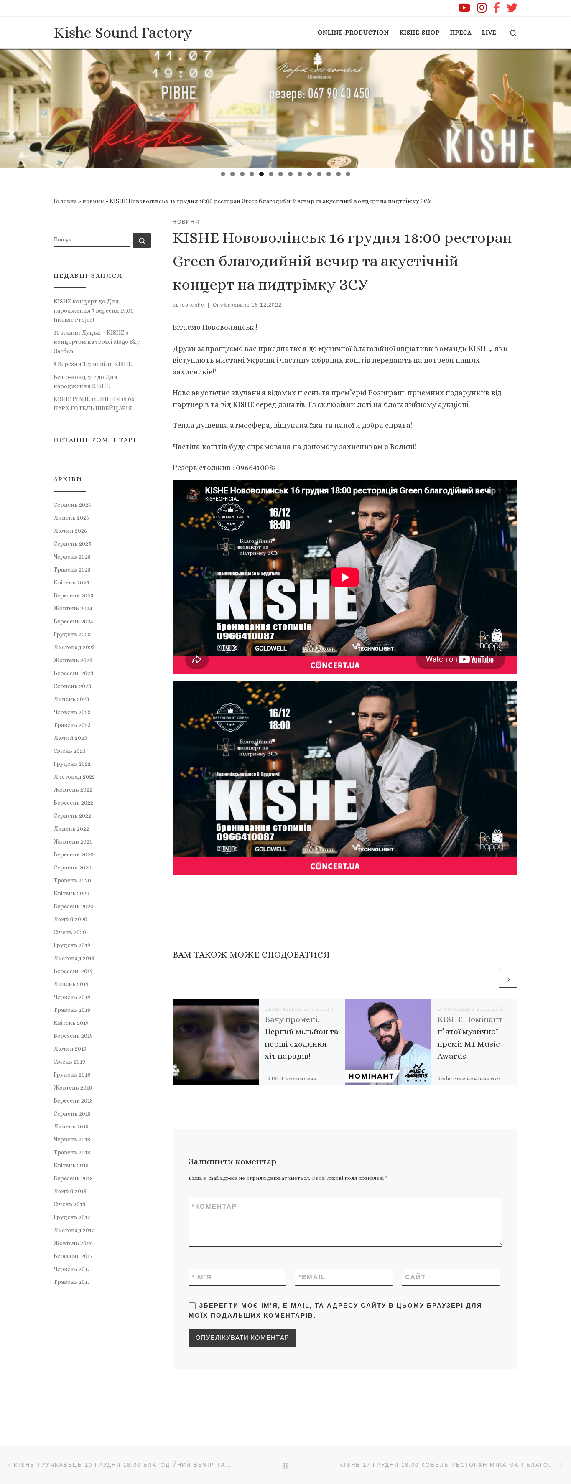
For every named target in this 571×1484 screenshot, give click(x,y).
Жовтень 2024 (73, 608)
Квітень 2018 (71, 1165)
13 (338, 174)
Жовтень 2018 (73, 1087)
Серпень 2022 (72, 815)
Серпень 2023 (72, 686)
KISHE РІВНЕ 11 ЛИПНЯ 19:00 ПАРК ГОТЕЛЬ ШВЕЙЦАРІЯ (94, 404)
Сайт (415, 1277)
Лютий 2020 (70, 919)
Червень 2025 (72, 556)
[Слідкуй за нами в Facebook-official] (496, 7)
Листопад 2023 (74, 647)
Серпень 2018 (72, 1113)
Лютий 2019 (70, 1048)
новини (93, 201)
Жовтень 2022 (73, 789)
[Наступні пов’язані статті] (508, 978)
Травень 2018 (72, 1152)
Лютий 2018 (70, 1191)
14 (348, 174)
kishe (197, 305)
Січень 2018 (69, 1204)
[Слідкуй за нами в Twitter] (512, 7)
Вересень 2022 (73, 802)
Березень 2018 (73, 1178)
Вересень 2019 (73, 971)
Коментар (214, 1206)
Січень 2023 (70, 750)
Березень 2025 (73, 595)
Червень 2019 (72, 997)
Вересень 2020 (74, 854)
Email (312, 1277)
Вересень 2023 (73, 673)
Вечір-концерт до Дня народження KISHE (85, 381)
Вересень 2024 (73, 621)
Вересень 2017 (73, 1256)
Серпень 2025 (72, 543)
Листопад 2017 (74, 1230)
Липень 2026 (71, 517)
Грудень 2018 (72, 1074)
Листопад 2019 (74, 958)
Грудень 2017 (72, 1217)
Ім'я (202, 1277)
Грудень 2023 (72, 634)
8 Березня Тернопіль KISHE (93, 364)
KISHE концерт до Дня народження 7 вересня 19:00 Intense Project (94, 310)
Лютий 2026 (70, 530)
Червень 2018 (72, 1139)
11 (319, 174)
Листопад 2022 (74, 776)
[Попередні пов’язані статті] (488, 978)
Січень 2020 (70, 932)
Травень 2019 (72, 1009)
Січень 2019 (69, 1061)
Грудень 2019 (72, 945)
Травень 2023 (72, 725)
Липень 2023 (71, 699)
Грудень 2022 (72, 763)
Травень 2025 (72, 569)
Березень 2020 (74, 906)
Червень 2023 (72, 712)
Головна (65, 201)
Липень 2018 (71, 1126)
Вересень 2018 (73, 1100)
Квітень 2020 (71, 893)
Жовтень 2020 (73, 841)
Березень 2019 (73, 1035)
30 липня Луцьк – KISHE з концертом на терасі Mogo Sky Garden (97, 341)
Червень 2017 (72, 1268)
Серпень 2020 (73, 867)
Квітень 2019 (71, 1022)
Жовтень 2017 (73, 1243)
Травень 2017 (72, 1281)
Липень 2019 (71, 984)
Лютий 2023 (70, 737)
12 (328, 174)
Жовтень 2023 (73, 660)
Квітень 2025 (71, 582)
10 (309, 174)
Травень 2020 (72, 880)
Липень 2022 (71, 828)
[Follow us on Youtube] (464, 7)
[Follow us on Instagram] (482, 7)
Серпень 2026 (72, 504)
